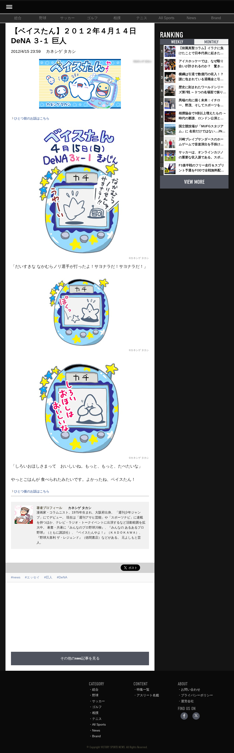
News (191, 18)
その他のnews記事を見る (80, 658)
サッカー (67, 18)
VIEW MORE (194, 182)
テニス (141, 18)
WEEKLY (177, 42)
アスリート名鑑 (148, 695)
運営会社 (187, 701)
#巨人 (48, 577)
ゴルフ (92, 18)
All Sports (166, 18)
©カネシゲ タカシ (139, 258)
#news (15, 577)
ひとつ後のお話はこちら (31, 491)
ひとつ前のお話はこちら (31, 118)
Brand (216, 18)
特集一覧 (143, 689)
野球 (42, 18)
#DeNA (62, 577)
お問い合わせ (190, 689)
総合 (17, 18)
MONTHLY (211, 42)
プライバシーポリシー (197, 695)
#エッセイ (32, 577)
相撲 (117, 18)
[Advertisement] (114, 614)
